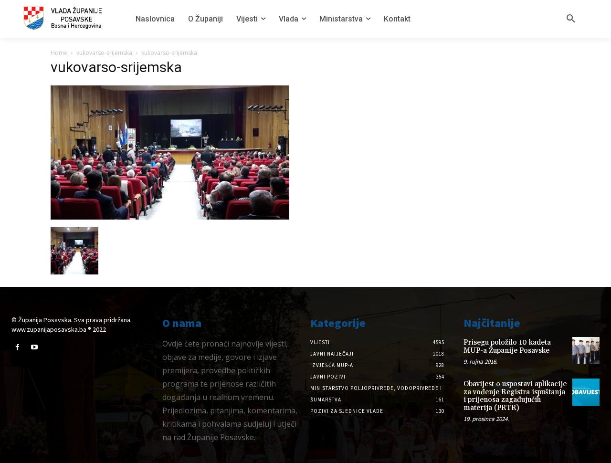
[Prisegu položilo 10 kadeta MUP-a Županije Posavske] (586, 350)
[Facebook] (17, 347)
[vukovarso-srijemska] (170, 217)
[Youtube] (34, 347)
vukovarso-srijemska (104, 53)
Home (59, 53)
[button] (571, 19)
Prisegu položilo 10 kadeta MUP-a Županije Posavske (507, 346)
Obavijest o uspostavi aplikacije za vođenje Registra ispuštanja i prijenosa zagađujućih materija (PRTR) (515, 395)
